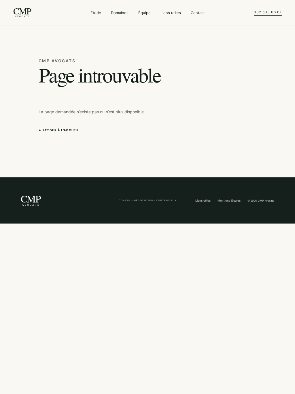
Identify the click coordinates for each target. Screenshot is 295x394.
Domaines (119, 12)
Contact (198, 12)
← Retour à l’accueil (59, 130)
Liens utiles (170, 12)
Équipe (144, 12)
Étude (95, 12)
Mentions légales (229, 200)
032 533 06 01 (267, 12)
